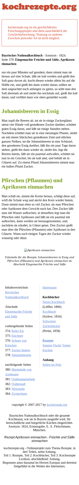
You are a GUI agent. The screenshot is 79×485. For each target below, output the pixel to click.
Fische (57, 345)
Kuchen (48, 350)
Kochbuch (49, 311)
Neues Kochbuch (54, 302)
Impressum (50, 287)
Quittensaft (19, 384)
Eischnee (17, 335)
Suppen (47, 345)
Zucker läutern (21, 350)
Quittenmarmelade (23, 379)
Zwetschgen (19, 393)
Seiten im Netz (52, 364)
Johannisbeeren (21, 355)
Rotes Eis (18, 331)
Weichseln (18, 388)
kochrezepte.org (57, 404)
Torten (66, 345)
